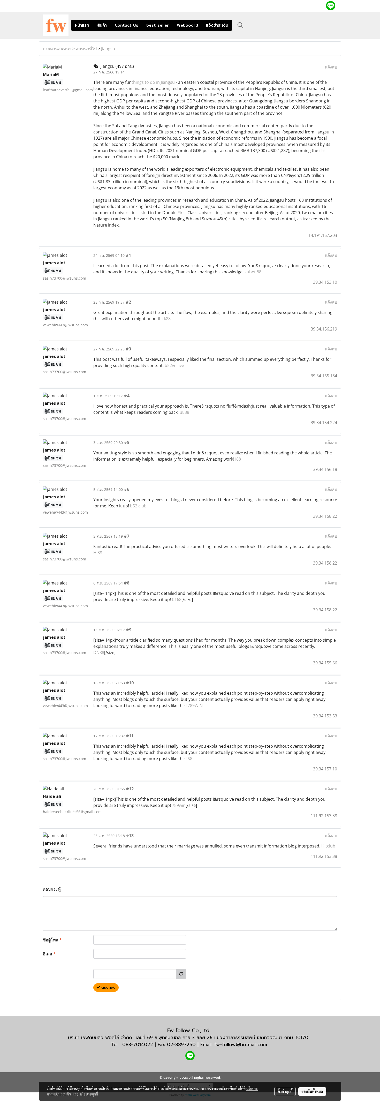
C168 (176, 599)
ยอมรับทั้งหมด (312, 1091)
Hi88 (97, 553)
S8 (190, 758)
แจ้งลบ (331, 67)
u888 (184, 412)
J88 (238, 459)
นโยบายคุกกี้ (89, 1094)
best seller (157, 25)
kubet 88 (253, 272)
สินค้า (102, 25)
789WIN (195, 705)
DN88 (98, 652)
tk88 (166, 318)
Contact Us (126, 25)
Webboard (187, 25)
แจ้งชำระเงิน (217, 25)
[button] (240, 25)
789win (179, 805)
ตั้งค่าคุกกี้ (285, 1091)
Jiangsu (108, 48)
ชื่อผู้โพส (52, 940)
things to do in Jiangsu (153, 82)
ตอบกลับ (108, 987)
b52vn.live (174, 365)
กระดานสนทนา (57, 48)
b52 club (138, 506)
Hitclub (328, 846)
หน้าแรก (82, 25)
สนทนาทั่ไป (86, 48)
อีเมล (49, 954)
